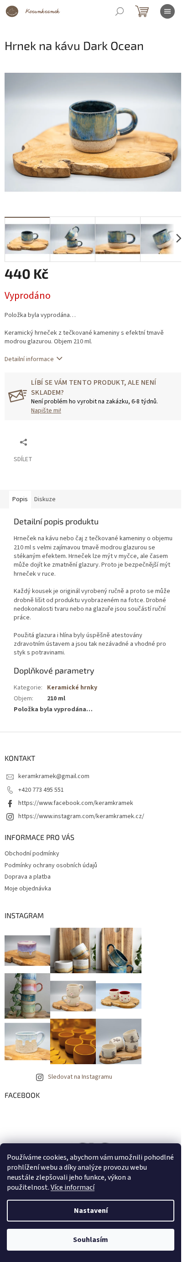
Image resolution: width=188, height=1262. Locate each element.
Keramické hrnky (72, 687)
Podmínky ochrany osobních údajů (51, 865)
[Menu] (167, 11)
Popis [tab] (20, 499)
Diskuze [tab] (45, 499)
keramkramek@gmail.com (53, 776)
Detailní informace (29, 359)
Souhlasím (90, 1240)
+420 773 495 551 (41, 789)
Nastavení (91, 1211)
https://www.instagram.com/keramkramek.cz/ (81, 816)
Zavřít (50, 441)
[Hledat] (119, 11)
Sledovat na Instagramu (80, 1076)
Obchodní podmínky (32, 853)
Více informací (72, 1187)
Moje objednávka (28, 888)
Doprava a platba (28, 876)
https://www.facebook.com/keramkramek (75, 803)
